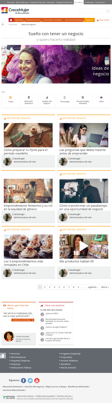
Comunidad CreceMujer (52, 20)
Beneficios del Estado (78, 387)
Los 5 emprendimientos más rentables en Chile (23, 263)
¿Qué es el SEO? (52, 313)
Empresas (51, 2)
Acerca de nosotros (25, 396)
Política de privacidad (45, 396)
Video (101, 101)
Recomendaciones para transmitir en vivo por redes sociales (57, 321)
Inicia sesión (104, 20)
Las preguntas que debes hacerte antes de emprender (83, 151)
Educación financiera (28, 102)
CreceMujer (78, 2)
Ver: (3, 92)
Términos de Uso (64, 396)
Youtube (37, 380)
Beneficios (66, 364)
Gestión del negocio (47, 102)
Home (2, 24)
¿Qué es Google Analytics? (56, 327)
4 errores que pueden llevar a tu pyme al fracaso (58, 339)
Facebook (23, 380)
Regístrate (89, 20)
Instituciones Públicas (21, 367)
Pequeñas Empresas (38, 2)
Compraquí (89, 2)
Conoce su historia (21, 320)
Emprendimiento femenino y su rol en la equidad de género (28, 207)
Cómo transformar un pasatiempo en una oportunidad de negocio (83, 207)
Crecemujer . (19, 158)
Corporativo (100, 2)
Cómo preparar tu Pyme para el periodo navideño (25, 151)
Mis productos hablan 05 (77, 261)
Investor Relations (69, 360)
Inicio (11, 20)
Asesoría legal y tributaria (82, 102)
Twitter (30, 380)
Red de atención (68, 367)
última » (105, 287)
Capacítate (12, 24)
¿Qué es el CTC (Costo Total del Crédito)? (58, 333)
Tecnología (64, 101)
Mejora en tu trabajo (56, 387)
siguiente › (93, 287)
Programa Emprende (64, 2)
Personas (10, 2)
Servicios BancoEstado (14, 390)
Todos (10, 101)
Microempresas (22, 2)
